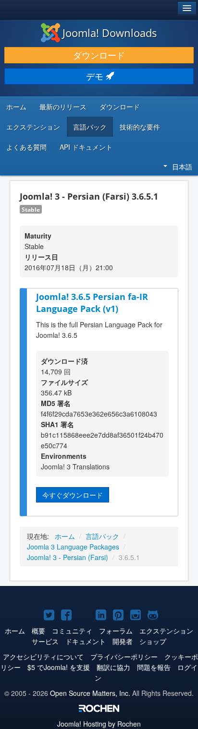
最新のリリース (63, 106)
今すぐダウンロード (72, 495)
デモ (96, 76)
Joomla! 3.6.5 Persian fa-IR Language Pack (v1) (92, 302)
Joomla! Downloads (109, 32)
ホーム (16, 106)
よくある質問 (26, 147)
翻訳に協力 (113, 667)
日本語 (182, 166)
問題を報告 (154, 667)
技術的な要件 (140, 126)
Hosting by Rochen (99, 724)
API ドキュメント (86, 147)
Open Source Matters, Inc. (90, 693)
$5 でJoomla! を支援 (58, 667)
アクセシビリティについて (43, 656)
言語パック (90, 126)
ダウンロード (99, 55)
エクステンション (33, 126)
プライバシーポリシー (124, 656)
